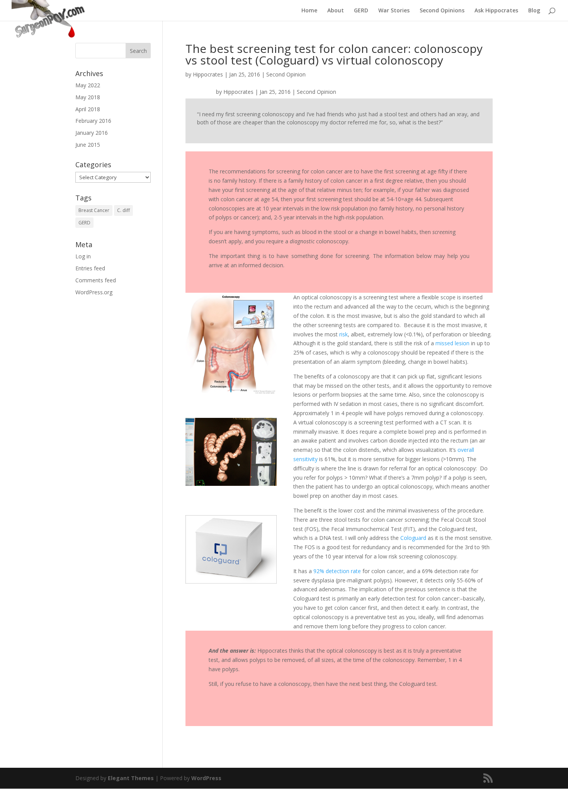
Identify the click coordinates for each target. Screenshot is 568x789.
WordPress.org (93, 292)
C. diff (123, 210)
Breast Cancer (93, 210)
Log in (83, 256)
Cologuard (414, 537)
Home (309, 11)
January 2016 (91, 132)
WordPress (206, 778)
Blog (534, 11)
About (335, 11)
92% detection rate (336, 571)
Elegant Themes (131, 778)
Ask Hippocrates (496, 11)
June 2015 (87, 144)
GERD (361, 11)
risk (343, 334)
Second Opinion (286, 74)
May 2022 (87, 85)
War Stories (394, 11)
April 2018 (87, 109)
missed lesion (452, 343)
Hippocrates (208, 74)
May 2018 (87, 97)
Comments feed (95, 280)
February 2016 (93, 120)
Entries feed (90, 268)
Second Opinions (442, 11)
